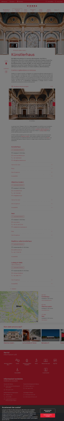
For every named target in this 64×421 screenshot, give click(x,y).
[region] (32, 413)
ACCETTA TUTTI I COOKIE (48, 415)
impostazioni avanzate (47, 411)
